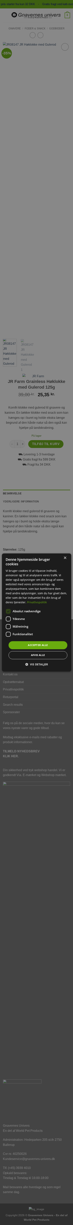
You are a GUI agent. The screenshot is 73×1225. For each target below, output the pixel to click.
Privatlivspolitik (37, 602)
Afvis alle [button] (38, 655)
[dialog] (36, 612)
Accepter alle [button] (38, 645)
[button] (36, 664)
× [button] (64, 557)
